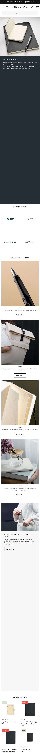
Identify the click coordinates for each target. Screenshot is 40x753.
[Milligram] (20, 7)
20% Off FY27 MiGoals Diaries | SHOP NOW (20, 2)
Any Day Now (5, 719)
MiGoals (23, 719)
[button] (37, 7)
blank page (12, 62)
